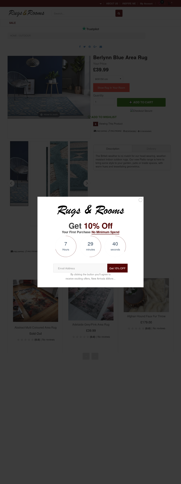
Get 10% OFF (117, 268)
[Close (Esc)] (140, 200)
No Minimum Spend (105, 232)
